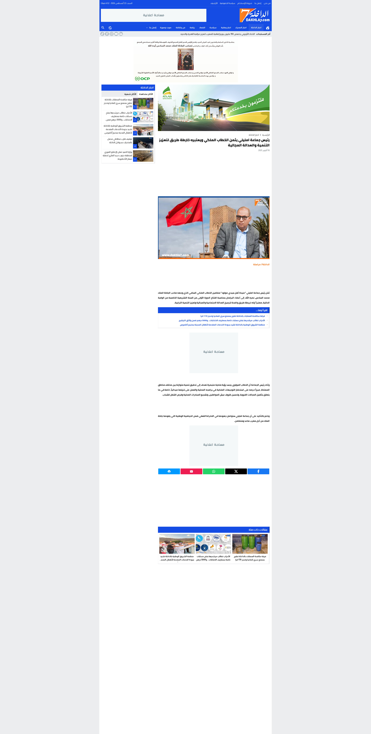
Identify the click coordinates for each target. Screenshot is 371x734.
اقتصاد (202, 27)
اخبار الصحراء (241, 27)
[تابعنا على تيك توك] (102, 34)
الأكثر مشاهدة (146, 94)
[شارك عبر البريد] (191, 471)
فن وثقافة (180, 27)
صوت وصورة (165, 27)
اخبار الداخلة (256, 27)
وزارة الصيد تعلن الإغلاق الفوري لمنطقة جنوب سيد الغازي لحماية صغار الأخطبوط (117, 155)
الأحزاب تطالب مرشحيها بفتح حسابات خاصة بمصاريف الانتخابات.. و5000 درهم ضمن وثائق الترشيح (222, 320)
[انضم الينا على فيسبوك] (106, 34)
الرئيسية (267, 27)
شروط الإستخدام (245, 3)
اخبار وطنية (226, 27)
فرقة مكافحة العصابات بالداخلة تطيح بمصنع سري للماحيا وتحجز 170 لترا (232, 316)
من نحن (267, 3)
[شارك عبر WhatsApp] (214, 471)
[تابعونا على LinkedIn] (120, 34)
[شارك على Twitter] (236, 471)
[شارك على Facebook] (258, 471)
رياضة (192, 27)
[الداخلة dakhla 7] (238, 15)
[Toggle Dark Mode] (110, 27)
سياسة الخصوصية (227, 3)
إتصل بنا (257, 3)
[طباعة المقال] (169, 471)
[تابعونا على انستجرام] (111, 34)
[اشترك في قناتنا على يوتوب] (116, 34)
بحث (102, 27)
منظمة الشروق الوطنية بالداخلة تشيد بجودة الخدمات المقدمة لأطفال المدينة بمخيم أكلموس (222, 325)
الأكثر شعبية (130, 94)
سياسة (213, 27)
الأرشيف (214, 3)
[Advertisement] (214, 174)
